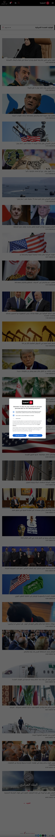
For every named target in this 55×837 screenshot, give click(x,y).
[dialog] (27, 418)
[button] (27, 419)
